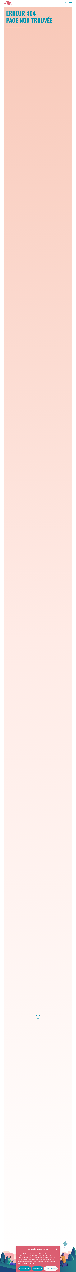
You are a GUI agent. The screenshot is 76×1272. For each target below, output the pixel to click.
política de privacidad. (26, 1263)
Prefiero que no (37, 1268)
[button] (57, 1249)
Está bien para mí (24, 1268)
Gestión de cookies (51, 1268)
